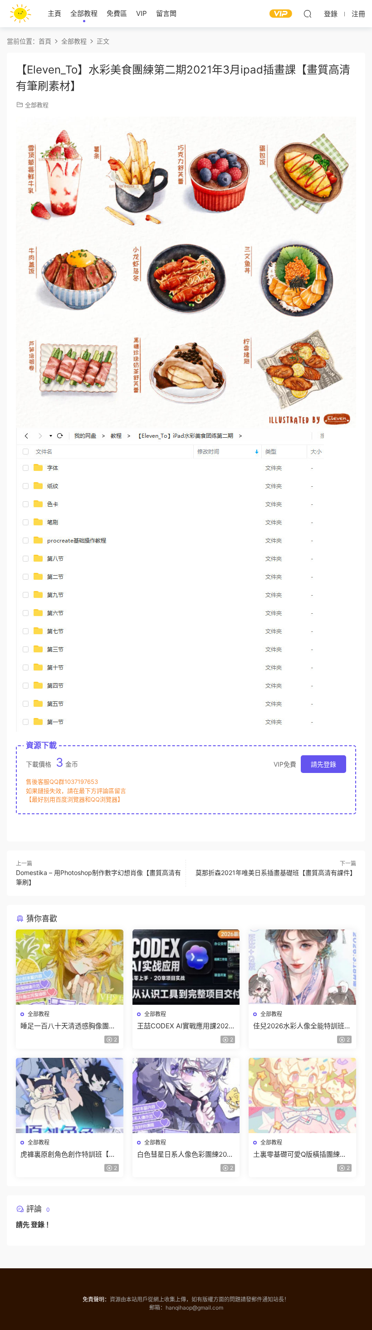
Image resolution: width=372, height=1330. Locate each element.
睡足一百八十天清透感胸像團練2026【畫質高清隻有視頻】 (68, 1026)
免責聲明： (96, 1299)
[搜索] (307, 13)
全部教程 (84, 13)
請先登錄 (323, 764)
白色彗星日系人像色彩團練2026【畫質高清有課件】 (186, 1154)
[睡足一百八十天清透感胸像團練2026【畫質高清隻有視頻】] (69, 967)
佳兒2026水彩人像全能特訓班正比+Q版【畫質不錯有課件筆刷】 (302, 1026)
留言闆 (166, 13)
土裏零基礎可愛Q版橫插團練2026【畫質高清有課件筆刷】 (298, 1154)
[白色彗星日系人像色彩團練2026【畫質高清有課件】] (186, 1095)
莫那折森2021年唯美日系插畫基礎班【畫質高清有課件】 (276, 872)
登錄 (37, 1224)
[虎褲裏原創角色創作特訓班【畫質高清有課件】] (69, 1095)
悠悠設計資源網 (20, 13)
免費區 (117, 13)
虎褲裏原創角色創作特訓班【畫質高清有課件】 (68, 1154)
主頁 (54, 13)
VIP (141, 13)
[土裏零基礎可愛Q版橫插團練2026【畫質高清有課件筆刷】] (302, 1095)
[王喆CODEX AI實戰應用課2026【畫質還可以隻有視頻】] (186, 967)
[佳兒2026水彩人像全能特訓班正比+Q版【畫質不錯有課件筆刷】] (302, 967)
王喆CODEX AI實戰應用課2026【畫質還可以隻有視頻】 (185, 1026)
